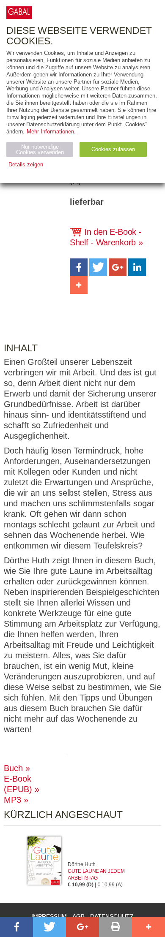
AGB (78, 916)
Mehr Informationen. (51, 131)
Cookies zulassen (113, 149)
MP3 (12, 799)
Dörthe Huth (82, 864)
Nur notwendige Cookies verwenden (40, 149)
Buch (13, 768)
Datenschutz (112, 916)
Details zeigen (25, 164)
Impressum (49, 916)
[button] (79, 267)
